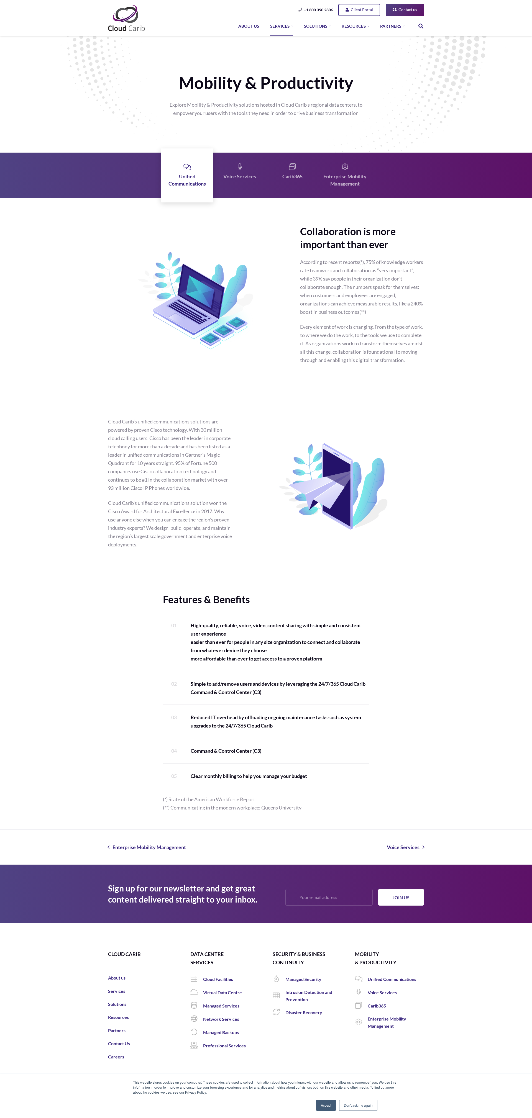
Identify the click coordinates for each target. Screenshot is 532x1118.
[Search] (420, 26)
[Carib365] (361, 1006)
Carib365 (292, 176)
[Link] (126, 18)
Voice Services (239, 176)
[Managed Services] (196, 1006)
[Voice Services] (361, 992)
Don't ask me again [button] (358, 1105)
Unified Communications (187, 180)
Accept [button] (326, 1105)
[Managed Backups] (196, 1032)
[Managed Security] (279, 979)
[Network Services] (196, 1019)
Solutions (117, 1004)
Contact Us (119, 1043)
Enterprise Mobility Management (345, 180)
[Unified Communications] (361, 979)
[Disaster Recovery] (279, 1012)
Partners (117, 1030)
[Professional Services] (196, 1046)
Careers (116, 1056)
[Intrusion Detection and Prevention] (279, 996)
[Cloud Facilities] (196, 979)
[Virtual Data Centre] (196, 992)
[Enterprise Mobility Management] (361, 1022)
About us (117, 977)
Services (116, 991)
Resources (118, 1017)
